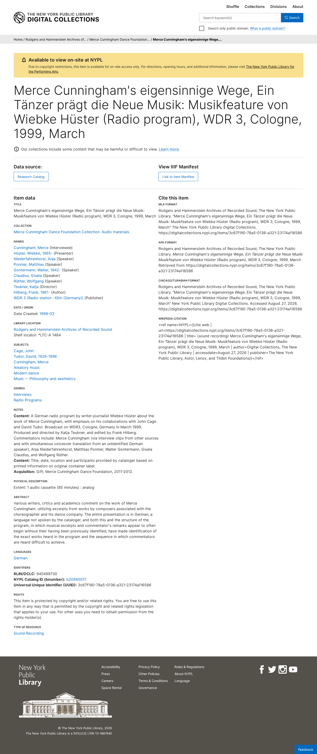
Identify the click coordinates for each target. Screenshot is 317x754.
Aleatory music (27, 367)
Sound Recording (29, 633)
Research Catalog (31, 177)
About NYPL (184, 674)
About (297, 6)
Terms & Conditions (153, 681)
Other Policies (149, 674)
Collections (255, 6)
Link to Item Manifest (178, 177)
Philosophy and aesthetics (52, 378)
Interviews (23, 394)
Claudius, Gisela (28, 275)
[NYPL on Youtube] (292, 669)
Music (19, 378)
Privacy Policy (149, 667)
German (20, 558)
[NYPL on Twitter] (271, 669)
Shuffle (232, 6)
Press (105, 674)
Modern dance (26, 373)
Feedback (305, 749)
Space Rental (111, 688)
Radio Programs (28, 400)
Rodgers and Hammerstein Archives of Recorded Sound (63, 329)
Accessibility (110, 667)
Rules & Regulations (189, 667)
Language (182, 681)
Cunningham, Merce (31, 247)
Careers (107, 681)
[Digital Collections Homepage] (56, 17)
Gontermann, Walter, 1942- (37, 270)
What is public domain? (267, 28)
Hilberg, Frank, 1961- (32, 292)
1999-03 (46, 313)
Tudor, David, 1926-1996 (35, 356)
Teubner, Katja (26, 286)
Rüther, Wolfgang (29, 281)
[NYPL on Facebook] (261, 669)
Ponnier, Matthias (29, 264)
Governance (148, 688)
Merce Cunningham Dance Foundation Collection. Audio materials (71, 231)
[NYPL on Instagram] (282, 669)
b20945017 (76, 579)
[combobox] (240, 17)
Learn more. (169, 149)
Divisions (278, 6)
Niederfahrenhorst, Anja (34, 258)
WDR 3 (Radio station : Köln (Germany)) (48, 297)
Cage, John (24, 350)
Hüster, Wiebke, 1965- (33, 253)
